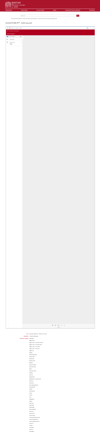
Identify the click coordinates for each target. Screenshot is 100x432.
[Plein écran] (93, 28)
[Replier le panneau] (23, 37)
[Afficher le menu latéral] (7, 28)
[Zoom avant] (52, 325)
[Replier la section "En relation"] (21, 42)
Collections (40, 10)
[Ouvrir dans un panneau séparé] (20, 36)
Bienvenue (9, 10)
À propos (92, 10)
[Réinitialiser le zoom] (58, 325)
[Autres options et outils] (90, 28)
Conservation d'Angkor (72, 10)
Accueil (12, 18)
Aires (54, 10)
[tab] (7, 36)
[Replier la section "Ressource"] (21, 39)
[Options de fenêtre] (87, 28)
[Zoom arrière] (55, 325)
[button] (50, 33)
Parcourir (24, 10)
